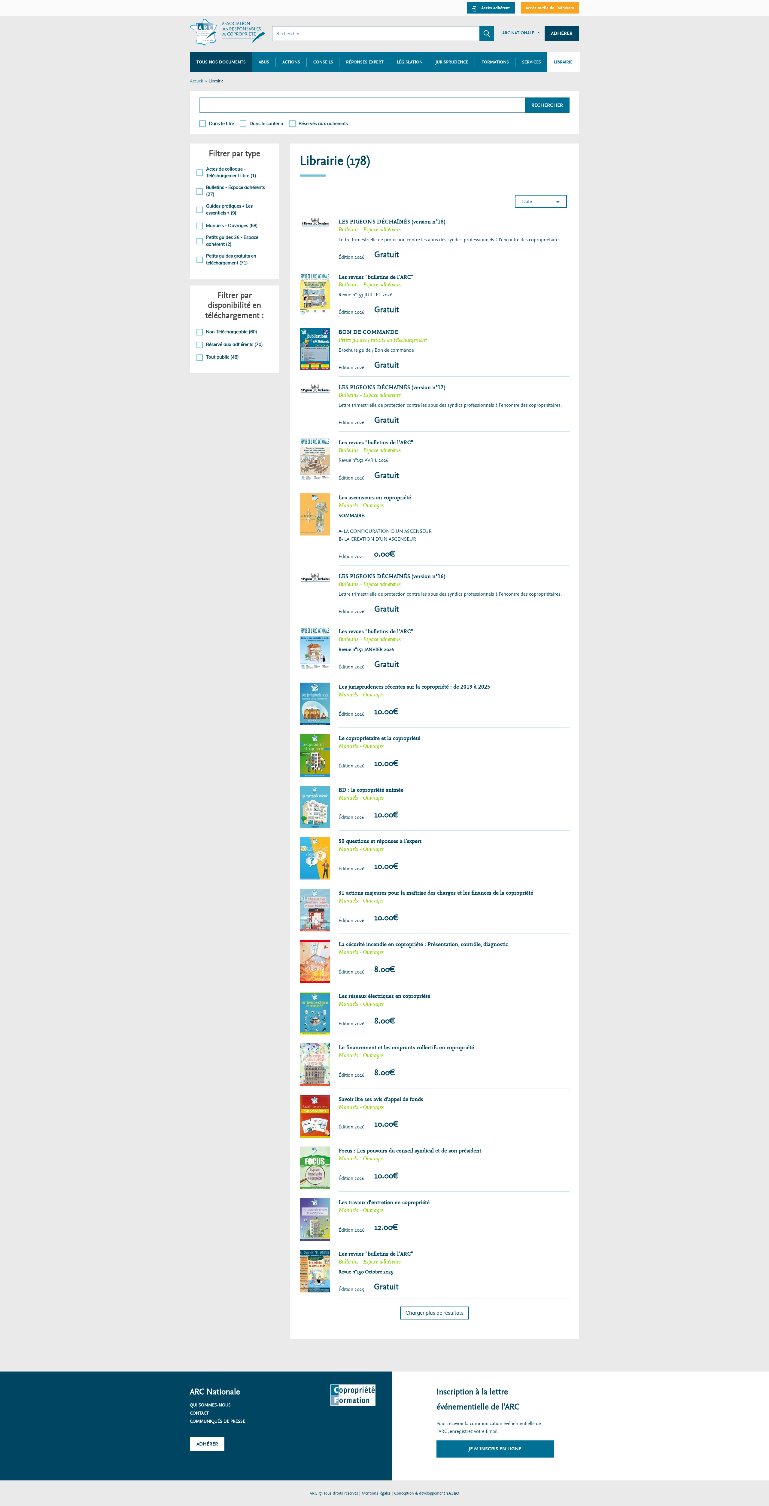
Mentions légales (376, 1493)
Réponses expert (365, 62)
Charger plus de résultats (435, 1313)
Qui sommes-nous (210, 1405)
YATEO (452, 1493)
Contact (199, 1413)
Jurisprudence (452, 62)
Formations (495, 62)
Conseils (323, 62)
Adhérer (562, 33)
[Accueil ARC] (227, 32)
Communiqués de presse (217, 1421)
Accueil (196, 81)
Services (531, 62)
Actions (291, 62)
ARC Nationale (518, 32)
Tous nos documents (221, 62)
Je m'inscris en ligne (495, 1449)
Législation (410, 62)
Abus (264, 62)
